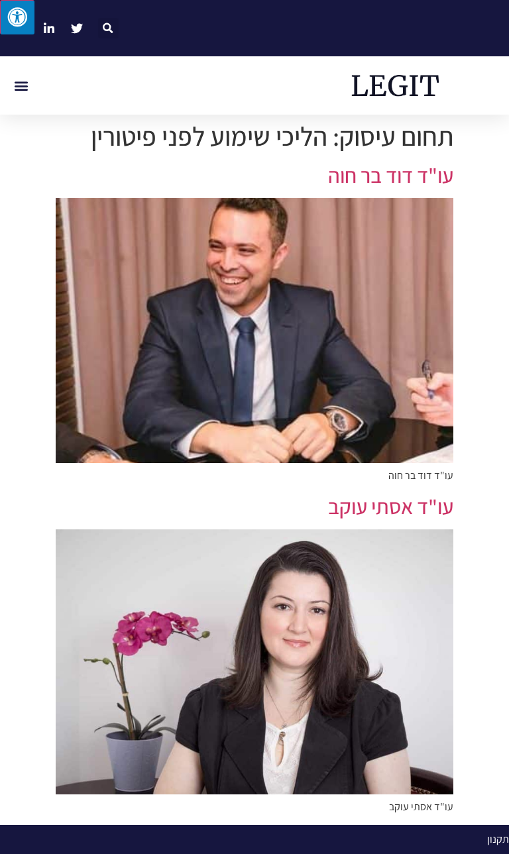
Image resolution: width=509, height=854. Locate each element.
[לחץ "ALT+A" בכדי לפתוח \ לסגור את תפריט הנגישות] (17, 17)
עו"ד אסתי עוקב (390, 506)
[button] (108, 28)
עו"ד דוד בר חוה (390, 175)
